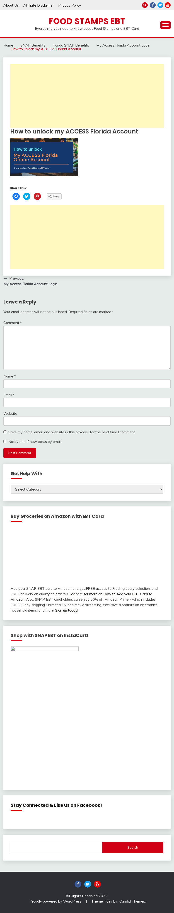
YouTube (168, 5)
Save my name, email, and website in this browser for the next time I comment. (72, 432)
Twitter (160, 5)
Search (133, 847)
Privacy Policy (69, 5)
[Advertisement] (87, 96)
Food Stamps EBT (87, 21)
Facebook (153, 5)
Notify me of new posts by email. (35, 441)
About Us (11, 5)
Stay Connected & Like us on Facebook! (56, 805)
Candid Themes (132, 901)
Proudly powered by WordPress (56, 901)
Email (8, 394)
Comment (12, 322)
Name (9, 376)
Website (10, 413)
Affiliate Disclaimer (38, 5)
